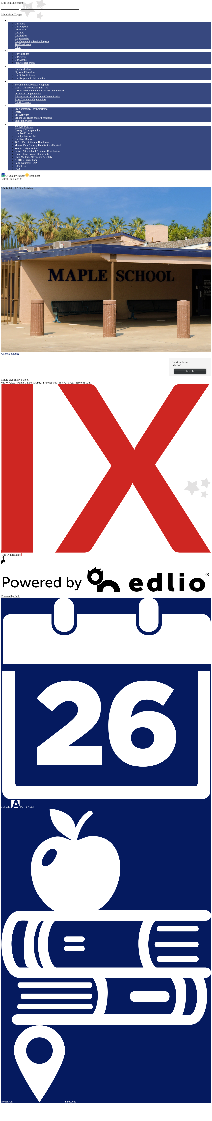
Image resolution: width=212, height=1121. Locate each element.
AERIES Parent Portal (26, 160)
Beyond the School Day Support (32, 84)
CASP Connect (23, 102)
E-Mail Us (20, 165)
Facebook (3, 558)
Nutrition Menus (23, 139)
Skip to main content (12, 2)
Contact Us (20, 29)
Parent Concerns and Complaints (32, 154)
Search (3, 182)
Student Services (23, 120)
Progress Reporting (25, 62)
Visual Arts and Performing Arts (31, 87)
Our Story (20, 23)
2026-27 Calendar (24, 127)
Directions (70, 1101)
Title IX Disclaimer (11, 554)
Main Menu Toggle (11, 14)
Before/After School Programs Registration (37, 151)
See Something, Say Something (31, 108)
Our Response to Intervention (30, 78)
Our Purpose (21, 26)
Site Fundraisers (23, 44)
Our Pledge (20, 35)
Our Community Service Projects (32, 41)
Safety (18, 111)
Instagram (3, 562)
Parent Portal (27, 807)
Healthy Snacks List (25, 136)
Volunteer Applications (26, 148)
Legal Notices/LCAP (26, 163)
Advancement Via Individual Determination (37, 96)
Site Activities (22, 114)
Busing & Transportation (27, 130)
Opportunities (22, 38)
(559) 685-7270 (61, 382)
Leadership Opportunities (28, 93)
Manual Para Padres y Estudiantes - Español (38, 145)
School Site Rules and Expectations (33, 117)
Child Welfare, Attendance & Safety (33, 157)
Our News (20, 56)
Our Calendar (22, 53)
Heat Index (34, 175)
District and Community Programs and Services (39, 90)
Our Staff (19, 32)
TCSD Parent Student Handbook (32, 142)
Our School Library (25, 75)
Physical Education (25, 72)
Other (18, 47)
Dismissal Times (23, 133)
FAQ (17, 168)
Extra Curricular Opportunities (30, 99)
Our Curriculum (23, 69)
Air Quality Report (15, 175)
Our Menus (20, 59)
